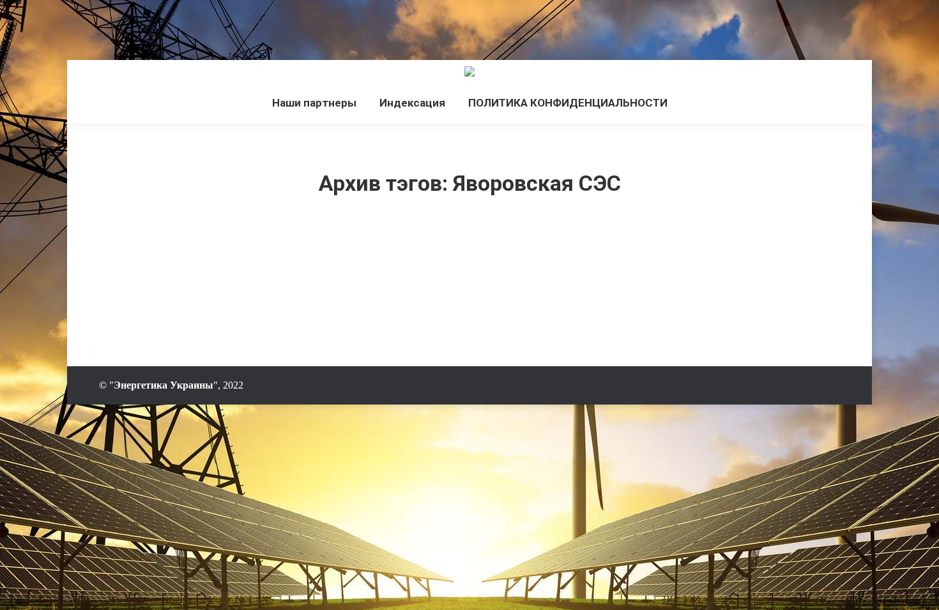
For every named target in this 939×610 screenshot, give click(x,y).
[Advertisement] (232, 28)
